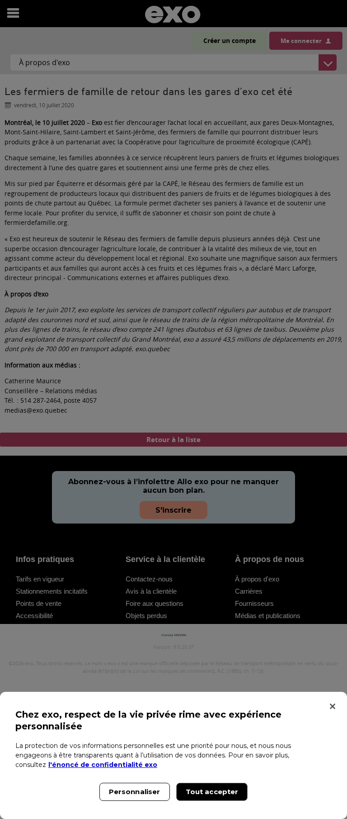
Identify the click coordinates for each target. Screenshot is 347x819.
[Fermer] (332, 706)
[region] (173, 755)
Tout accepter (212, 791)
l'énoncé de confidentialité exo (102, 765)
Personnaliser (134, 791)
